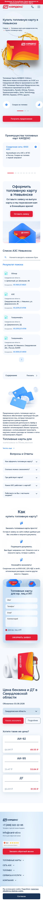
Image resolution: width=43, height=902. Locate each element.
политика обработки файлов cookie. (21, 890)
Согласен (21, 896)
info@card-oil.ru (12, 833)
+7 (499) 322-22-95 (13, 825)
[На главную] (13, 7)
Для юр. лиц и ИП (14, 630)
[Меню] (38, 6)
